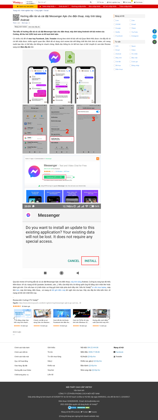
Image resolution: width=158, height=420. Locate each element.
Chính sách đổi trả (21, 352)
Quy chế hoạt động (21, 361)
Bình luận (25, 23)
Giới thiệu (51, 347)
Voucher (51, 370)
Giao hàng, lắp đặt (21, 365)
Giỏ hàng (128, 2)
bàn (17, 290)
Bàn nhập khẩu (94, 6)
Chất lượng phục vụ (21, 375)
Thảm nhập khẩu (125, 6)
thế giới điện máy (58, 290)
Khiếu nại (51, 365)
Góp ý (50, 361)
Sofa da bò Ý (64, 6)
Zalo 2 (154, 36)
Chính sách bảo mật (22, 356)
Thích (14, 23)
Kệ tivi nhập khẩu (109, 6)
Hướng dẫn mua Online (23, 370)
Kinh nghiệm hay (114, 2)
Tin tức (101, 2)
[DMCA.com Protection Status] (83, 407)
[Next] (108, 318)
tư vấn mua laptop (99, 287)
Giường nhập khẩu (78, 6)
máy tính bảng (76, 282)
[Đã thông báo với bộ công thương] (72, 407)
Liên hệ (50, 375)
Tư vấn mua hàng (54, 356)
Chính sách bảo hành (22, 347)
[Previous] (14, 318)
